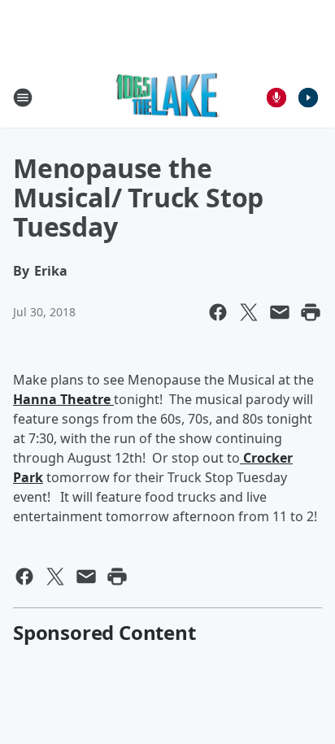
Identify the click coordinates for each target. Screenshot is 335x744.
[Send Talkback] (276, 97)
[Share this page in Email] (279, 312)
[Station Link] (168, 97)
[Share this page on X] (248, 312)
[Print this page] (310, 312)
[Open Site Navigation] (23, 97)
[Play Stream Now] (308, 97)
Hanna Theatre (63, 399)
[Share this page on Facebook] (218, 312)
